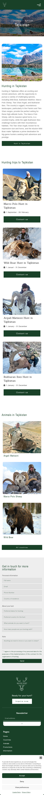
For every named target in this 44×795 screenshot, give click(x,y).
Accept (22, 776)
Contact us (22, 219)
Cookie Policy (16, 792)
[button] (41, 758)
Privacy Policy (26, 792)
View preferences (22, 787)
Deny (22, 781)
